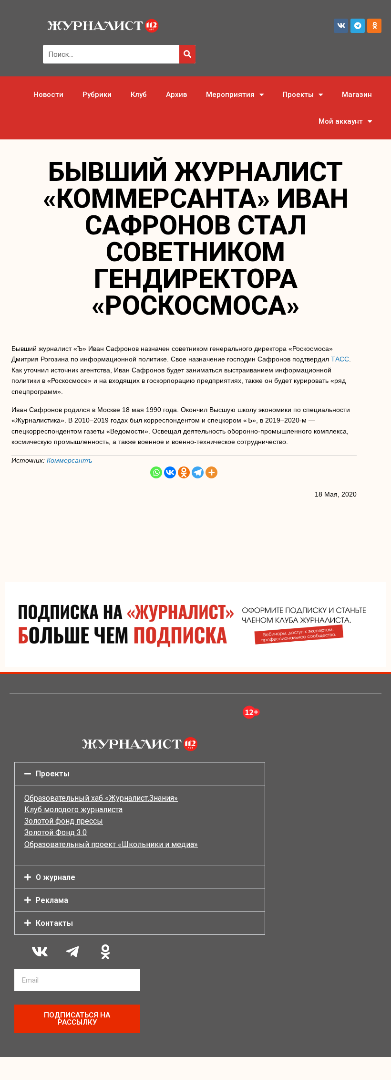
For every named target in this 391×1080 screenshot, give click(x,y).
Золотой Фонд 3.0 (55, 832)
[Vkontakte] (170, 472)
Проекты (298, 94)
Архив (176, 94)
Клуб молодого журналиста (73, 809)
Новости (48, 94)
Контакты (54, 923)
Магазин (357, 94)
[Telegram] (357, 26)
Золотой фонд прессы (63, 821)
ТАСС (340, 359)
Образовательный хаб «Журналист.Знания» (101, 798)
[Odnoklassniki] (374, 26)
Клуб (139, 94)
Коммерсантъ (70, 460)
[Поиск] (187, 54)
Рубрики (97, 94)
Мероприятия (230, 94)
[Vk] (341, 26)
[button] (140, 773)
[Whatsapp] (156, 472)
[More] (211, 472)
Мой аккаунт (341, 121)
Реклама (52, 900)
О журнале (55, 877)
